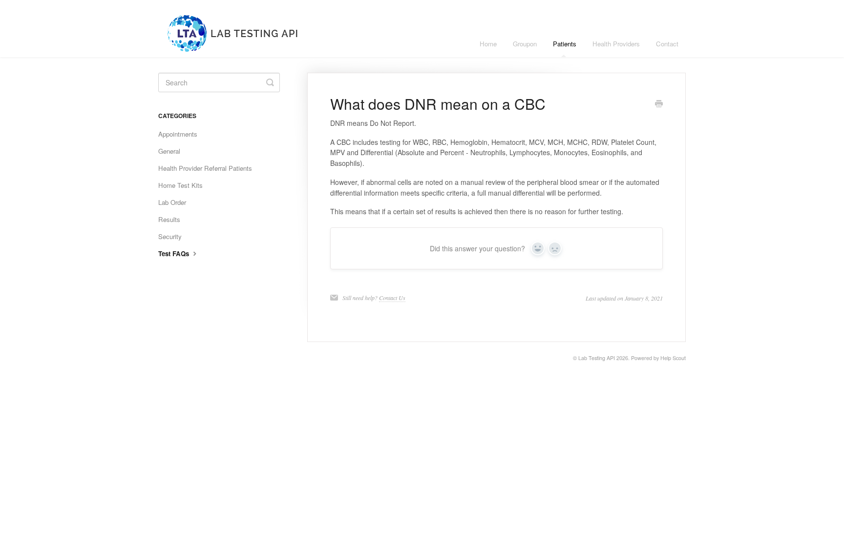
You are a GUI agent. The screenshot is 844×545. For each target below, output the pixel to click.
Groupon (525, 43)
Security (170, 236)
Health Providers (616, 43)
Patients (564, 43)
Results (169, 219)
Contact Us (392, 298)
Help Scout (673, 358)
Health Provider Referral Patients (205, 168)
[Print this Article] (659, 104)
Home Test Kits (180, 185)
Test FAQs (174, 253)
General (169, 151)
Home (488, 43)
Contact (667, 43)
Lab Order (172, 202)
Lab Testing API (596, 358)
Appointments (177, 134)
